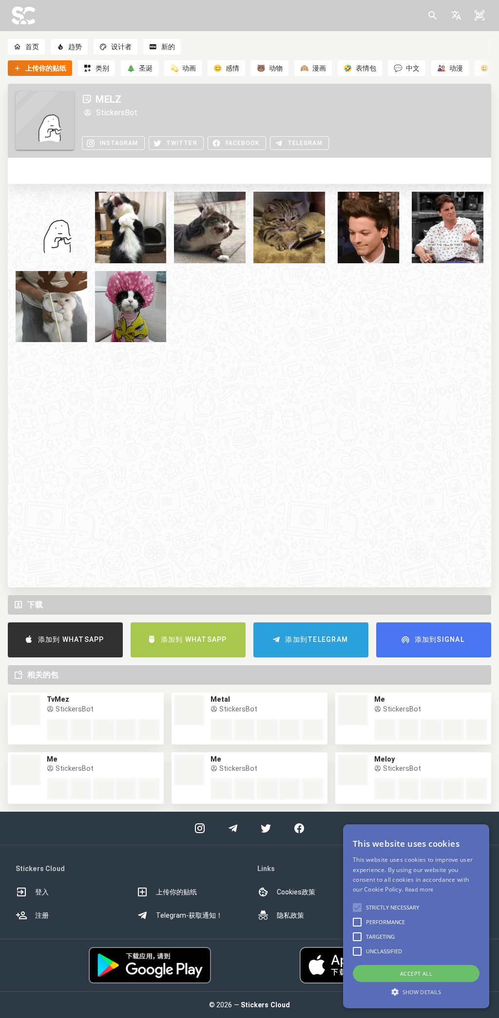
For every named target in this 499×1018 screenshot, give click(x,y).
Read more (419, 889)
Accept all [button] (416, 973)
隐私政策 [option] (290, 915)
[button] (456, 15)
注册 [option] (42, 915)
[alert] (416, 916)
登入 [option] (42, 892)
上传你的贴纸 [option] (176, 892)
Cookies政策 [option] (296, 892)
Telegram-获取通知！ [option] (189, 915)
